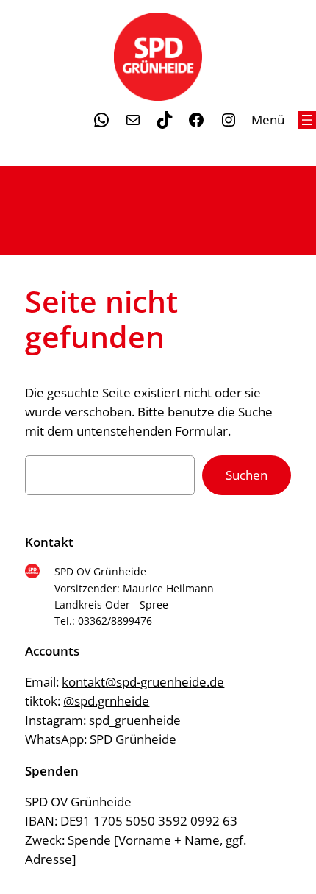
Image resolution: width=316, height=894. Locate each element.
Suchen (246, 474)
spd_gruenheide (135, 720)
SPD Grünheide (133, 739)
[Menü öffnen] (307, 120)
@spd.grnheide (106, 700)
